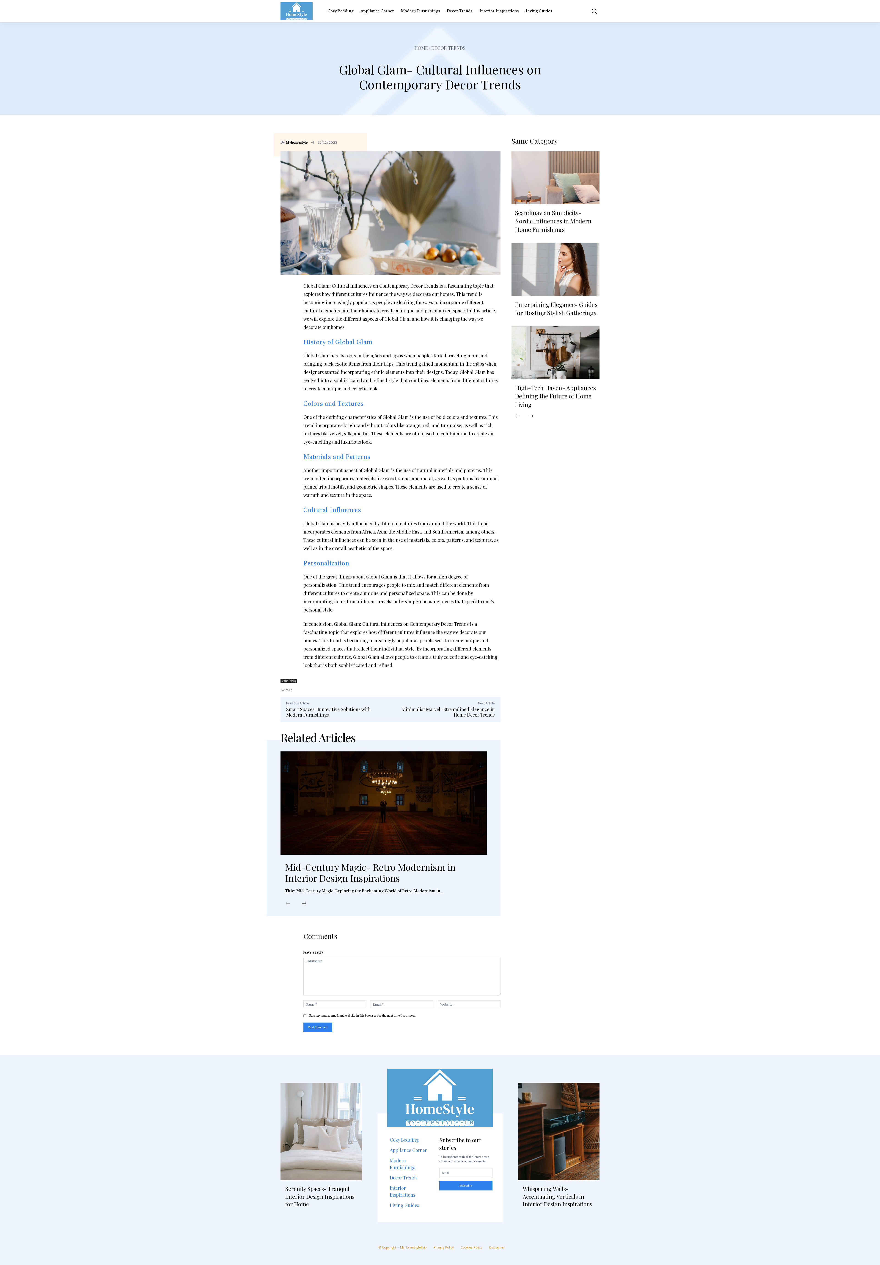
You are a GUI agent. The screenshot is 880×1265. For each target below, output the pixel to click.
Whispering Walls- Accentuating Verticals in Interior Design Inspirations (557, 1196)
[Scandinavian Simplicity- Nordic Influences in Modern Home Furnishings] (556, 177)
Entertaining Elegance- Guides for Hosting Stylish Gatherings (556, 308)
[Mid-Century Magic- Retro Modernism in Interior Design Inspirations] (383, 803)
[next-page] (304, 904)
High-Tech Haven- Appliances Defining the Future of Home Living (555, 396)
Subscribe (465, 1185)
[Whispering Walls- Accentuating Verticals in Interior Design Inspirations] (559, 1131)
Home (421, 48)
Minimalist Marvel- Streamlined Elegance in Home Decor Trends (448, 712)
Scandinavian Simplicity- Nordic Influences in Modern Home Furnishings (553, 221)
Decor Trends (448, 48)
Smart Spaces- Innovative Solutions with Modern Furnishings (328, 712)
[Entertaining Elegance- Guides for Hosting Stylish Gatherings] (556, 269)
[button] (591, 11)
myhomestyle (297, 142)
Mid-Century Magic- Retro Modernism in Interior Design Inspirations (370, 872)
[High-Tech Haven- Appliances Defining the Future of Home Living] (556, 352)
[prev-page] (287, 904)
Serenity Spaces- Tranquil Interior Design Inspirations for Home (320, 1196)
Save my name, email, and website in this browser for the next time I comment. (362, 1016)
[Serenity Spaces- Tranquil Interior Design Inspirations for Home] (321, 1131)
